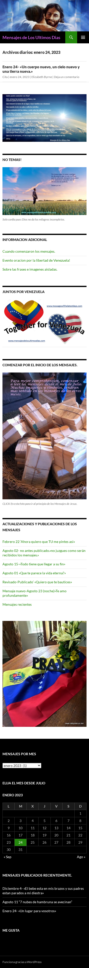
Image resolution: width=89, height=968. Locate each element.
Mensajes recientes (17, 604)
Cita (5, 77)
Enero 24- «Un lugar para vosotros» (29, 911)
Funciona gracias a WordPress (22, 962)
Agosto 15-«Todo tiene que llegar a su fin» (33, 564)
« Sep (7, 857)
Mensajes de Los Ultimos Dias (31, 37)
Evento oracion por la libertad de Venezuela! (36, 260)
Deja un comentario (66, 77)
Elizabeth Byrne (41, 77)
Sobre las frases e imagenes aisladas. (29, 269)
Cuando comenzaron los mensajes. (28, 251)
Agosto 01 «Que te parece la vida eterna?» (34, 573)
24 (20, 842)
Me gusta (11, 930)
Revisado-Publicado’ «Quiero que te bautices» (37, 582)
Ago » (81, 857)
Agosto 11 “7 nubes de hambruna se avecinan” (37, 902)
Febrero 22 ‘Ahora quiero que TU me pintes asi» (38, 541)
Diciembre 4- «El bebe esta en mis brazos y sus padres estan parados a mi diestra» (43, 890)
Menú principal (83, 37)
